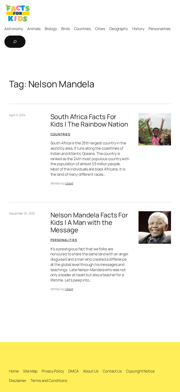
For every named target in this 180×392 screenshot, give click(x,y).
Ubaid (69, 183)
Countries (60, 134)
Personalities (63, 240)
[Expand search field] (14, 42)
